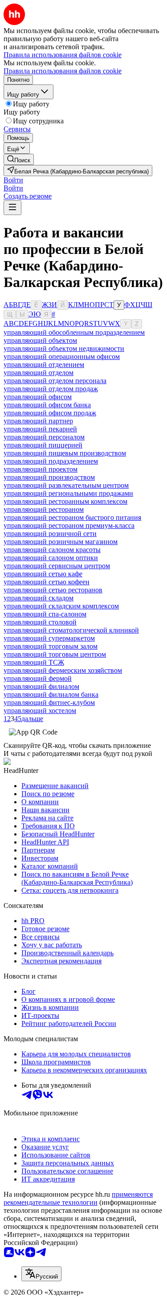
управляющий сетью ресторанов (53, 590)
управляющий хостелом (40, 710)
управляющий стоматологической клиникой (71, 630)
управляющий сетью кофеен (47, 582)
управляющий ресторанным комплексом (65, 501)
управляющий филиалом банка (51, 694)
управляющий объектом (40, 340)
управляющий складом (38, 598)
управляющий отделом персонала (55, 380)
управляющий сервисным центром (57, 566)
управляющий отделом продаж (51, 389)
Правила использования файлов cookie (63, 71)
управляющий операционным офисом (62, 356)
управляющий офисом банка (47, 405)
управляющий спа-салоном (45, 614)
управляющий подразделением (51, 461)
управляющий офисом (38, 397)
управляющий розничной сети (50, 533)
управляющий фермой (38, 678)
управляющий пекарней (40, 429)
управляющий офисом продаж (50, 413)
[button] (13, 180)
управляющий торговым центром (55, 654)
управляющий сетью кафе (43, 574)
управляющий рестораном (44, 509)
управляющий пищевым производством (65, 453)
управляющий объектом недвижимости (64, 348)
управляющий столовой (40, 622)
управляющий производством (49, 477)
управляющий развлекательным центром (66, 485)
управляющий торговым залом (51, 646)
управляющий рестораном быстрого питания (72, 517)
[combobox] (41, 1273)
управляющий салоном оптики (51, 557)
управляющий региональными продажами (68, 493)
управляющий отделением (44, 364)
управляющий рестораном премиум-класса (69, 525)
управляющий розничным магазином (61, 541)
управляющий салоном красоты (52, 549)
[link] (19, 159)
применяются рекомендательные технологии (78, 1198)
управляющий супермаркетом (49, 638)
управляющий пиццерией (43, 445)
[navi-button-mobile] (12, 207)
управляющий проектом (40, 469)
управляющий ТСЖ (34, 662)
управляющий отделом (38, 372)
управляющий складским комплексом (61, 606)
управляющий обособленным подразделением (74, 332)
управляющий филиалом (41, 686)
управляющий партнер (38, 421)
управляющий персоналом (44, 437)
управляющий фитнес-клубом (49, 702)
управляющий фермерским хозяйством (63, 670)
